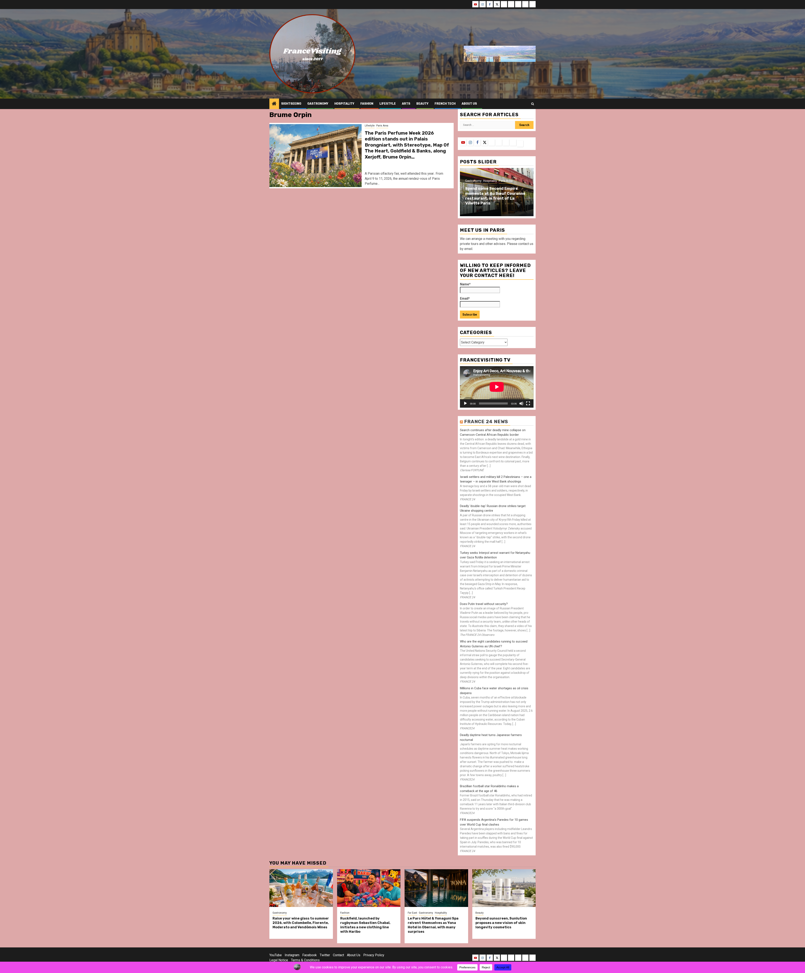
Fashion (366, 103)
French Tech (445, 103)
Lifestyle (387, 103)
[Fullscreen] (528, 403)
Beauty (422, 103)
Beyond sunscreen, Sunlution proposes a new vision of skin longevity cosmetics (501, 922)
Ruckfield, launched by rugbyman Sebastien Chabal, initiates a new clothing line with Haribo (365, 924)
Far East (412, 912)
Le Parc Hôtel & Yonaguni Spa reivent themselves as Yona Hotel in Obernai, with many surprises (433, 924)
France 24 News (486, 421)
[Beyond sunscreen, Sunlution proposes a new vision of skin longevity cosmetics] (504, 888)
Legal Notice (278, 960)
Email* (465, 298)
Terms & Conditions (305, 960)
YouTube (275, 955)
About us (469, 103)
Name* (465, 284)
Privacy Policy (373, 955)
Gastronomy (317, 103)
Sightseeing (291, 103)
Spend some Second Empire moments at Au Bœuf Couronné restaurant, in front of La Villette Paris (495, 196)
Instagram (292, 955)
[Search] (532, 104)
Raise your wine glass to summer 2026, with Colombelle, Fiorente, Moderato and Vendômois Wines (301, 922)
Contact (338, 955)
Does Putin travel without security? (484, 604)
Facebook (309, 955)
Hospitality (344, 103)
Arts (406, 103)
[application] (497, 386)
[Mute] (521, 403)
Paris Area (382, 125)
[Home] (274, 104)
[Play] (465, 403)
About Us (353, 955)
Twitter (325, 955)
